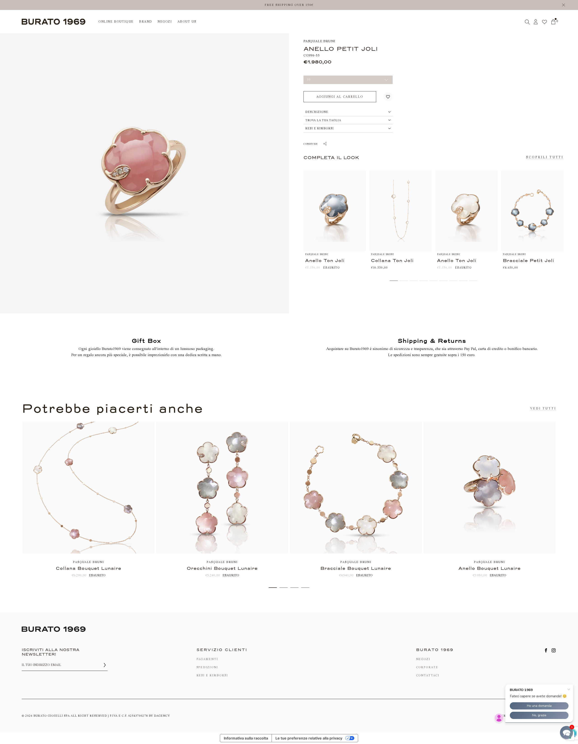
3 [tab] (294, 587)
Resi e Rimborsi (212, 675)
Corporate (427, 667)
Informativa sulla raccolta (246, 738)
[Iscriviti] (104, 665)
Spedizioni (207, 667)
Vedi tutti (543, 408)
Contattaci (428, 675)
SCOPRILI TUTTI (545, 157)
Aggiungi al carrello (339, 97)
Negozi (423, 659)
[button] (388, 96)
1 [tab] (273, 587)
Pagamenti (207, 659)
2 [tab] (284, 587)
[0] (553, 22)
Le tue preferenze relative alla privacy (308, 738)
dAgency (162, 715)
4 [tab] (305, 587)
